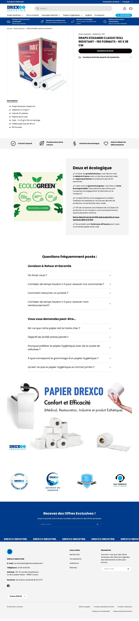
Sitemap (73, 567)
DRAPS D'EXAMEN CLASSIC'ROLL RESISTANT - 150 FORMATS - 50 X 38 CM (40, 28)
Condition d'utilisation (124, 607)
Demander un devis (111, 2)
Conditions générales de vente (104, 607)
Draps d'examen (14, 15)
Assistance (74, 563)
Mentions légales (84, 607)
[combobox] (73, 8)
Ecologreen (99, 15)
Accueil (9, 28)
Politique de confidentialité (101, 611)
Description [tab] (12, 100)
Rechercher (75, 554)
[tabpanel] (37, 117)
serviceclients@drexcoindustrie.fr (28, 563)
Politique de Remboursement (122, 611)
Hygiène (88, 15)
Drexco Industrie (85, 34)
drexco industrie (17, 607)
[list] (37, 62)
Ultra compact (32, 15)
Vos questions (75, 559)
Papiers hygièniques (71, 15)
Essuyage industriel (50, 15)
